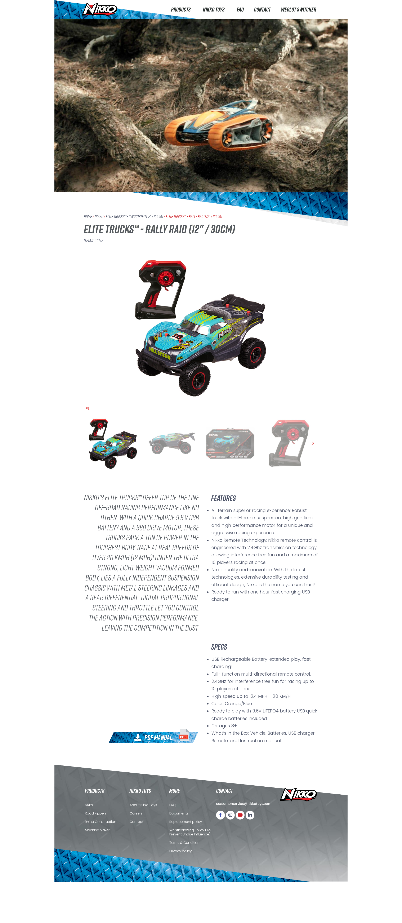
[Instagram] (230, 815)
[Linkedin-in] (250, 815)
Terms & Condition (184, 842)
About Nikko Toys (143, 805)
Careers (136, 813)
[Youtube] (240, 815)
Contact (262, 9)
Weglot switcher (298, 9)
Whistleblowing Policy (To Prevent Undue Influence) (190, 832)
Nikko (99, 216)
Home (88, 216)
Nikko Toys (213, 9)
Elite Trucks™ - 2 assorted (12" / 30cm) (134, 216)
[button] (161, 736)
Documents (178, 813)
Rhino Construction (100, 821)
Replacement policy (185, 821)
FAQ (240, 9)
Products (181, 9)
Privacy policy (180, 851)
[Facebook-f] (220, 815)
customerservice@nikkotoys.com (243, 803)
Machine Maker (97, 830)
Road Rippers (96, 813)
